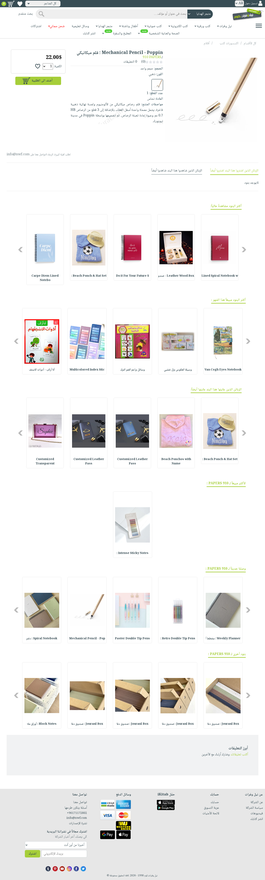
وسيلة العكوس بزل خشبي (178, 369)
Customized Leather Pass (132, 461)
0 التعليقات (130, 62)
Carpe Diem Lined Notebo (45, 278)
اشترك (32, 854)
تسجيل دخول (251, 3)
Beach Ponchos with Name (176, 461)
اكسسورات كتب (229, 43)
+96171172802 (77, 813)
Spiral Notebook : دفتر (41, 638)
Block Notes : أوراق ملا (42, 724)
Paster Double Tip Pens (132, 638)
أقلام (207, 43)
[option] (219, 247)
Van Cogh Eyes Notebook (223, 369)
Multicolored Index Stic (87, 369)
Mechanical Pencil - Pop (87, 638)
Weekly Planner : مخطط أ (223, 638)
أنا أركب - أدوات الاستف (42, 369)
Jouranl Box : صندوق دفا (223, 724)
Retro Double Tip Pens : (177, 638)
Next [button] (20, 249)
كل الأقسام (250, 43)
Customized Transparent (45, 461)
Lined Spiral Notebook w (219, 276)
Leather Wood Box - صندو (176, 276)
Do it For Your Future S (132, 276)
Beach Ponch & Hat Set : (88, 276)
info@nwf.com (18, 154)
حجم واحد (146, 69)
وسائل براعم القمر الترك (132, 369)
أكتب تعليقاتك (239, 754)
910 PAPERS (152, 57)
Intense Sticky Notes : (132, 553)
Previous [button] (244, 249)
